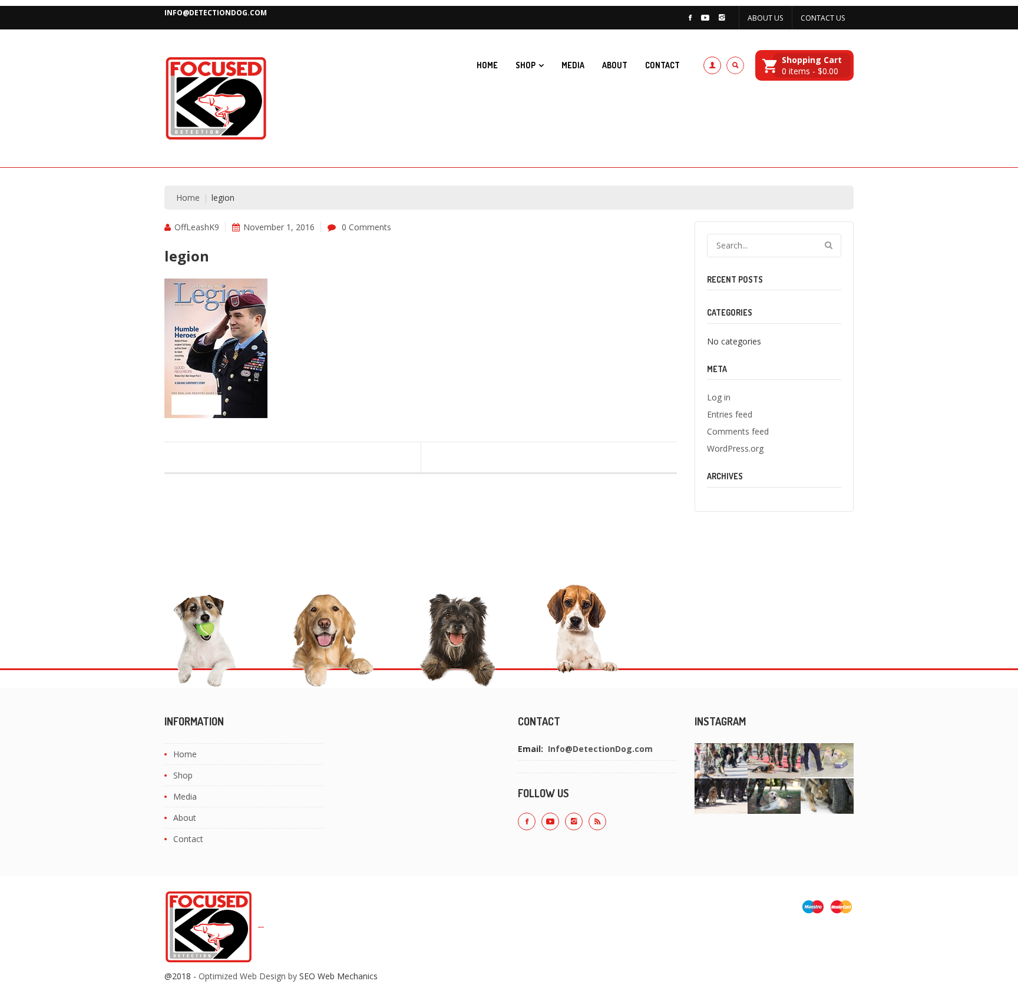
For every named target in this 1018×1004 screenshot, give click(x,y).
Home (487, 65)
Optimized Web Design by (248, 976)
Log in (719, 397)
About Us (765, 18)
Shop (525, 65)
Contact (662, 65)
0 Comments (366, 227)
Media (572, 65)
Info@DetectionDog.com (215, 13)
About (614, 65)
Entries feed (729, 414)
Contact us (823, 18)
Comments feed (738, 431)
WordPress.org (735, 448)
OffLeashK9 (196, 227)
